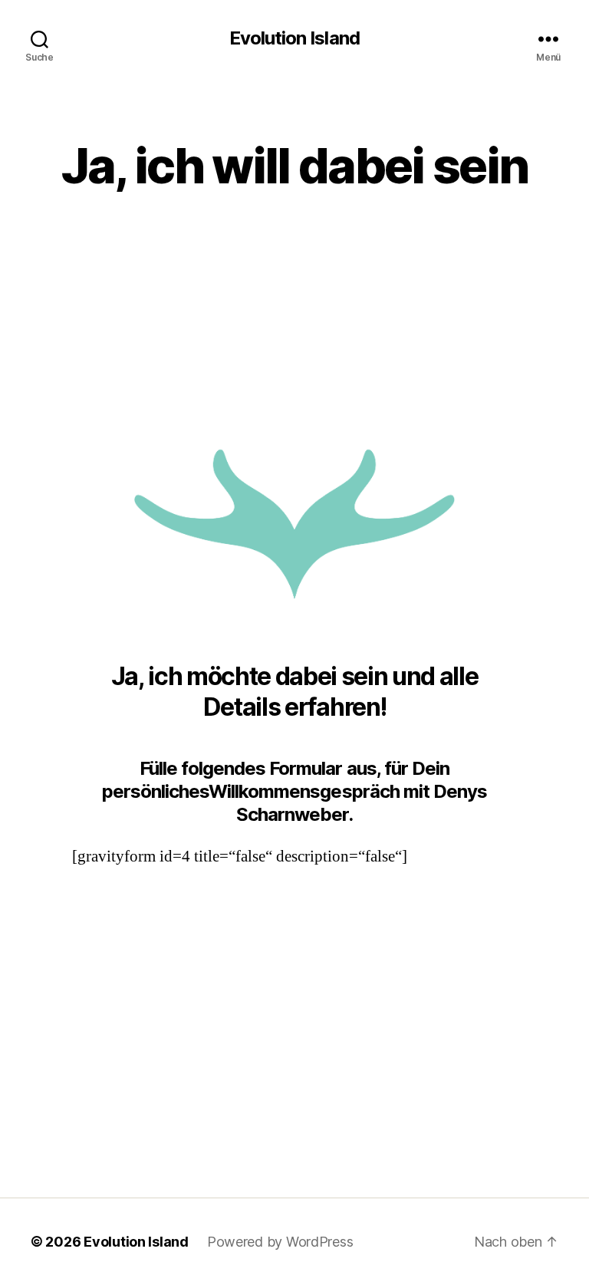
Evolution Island (294, 38)
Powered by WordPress (280, 1242)
